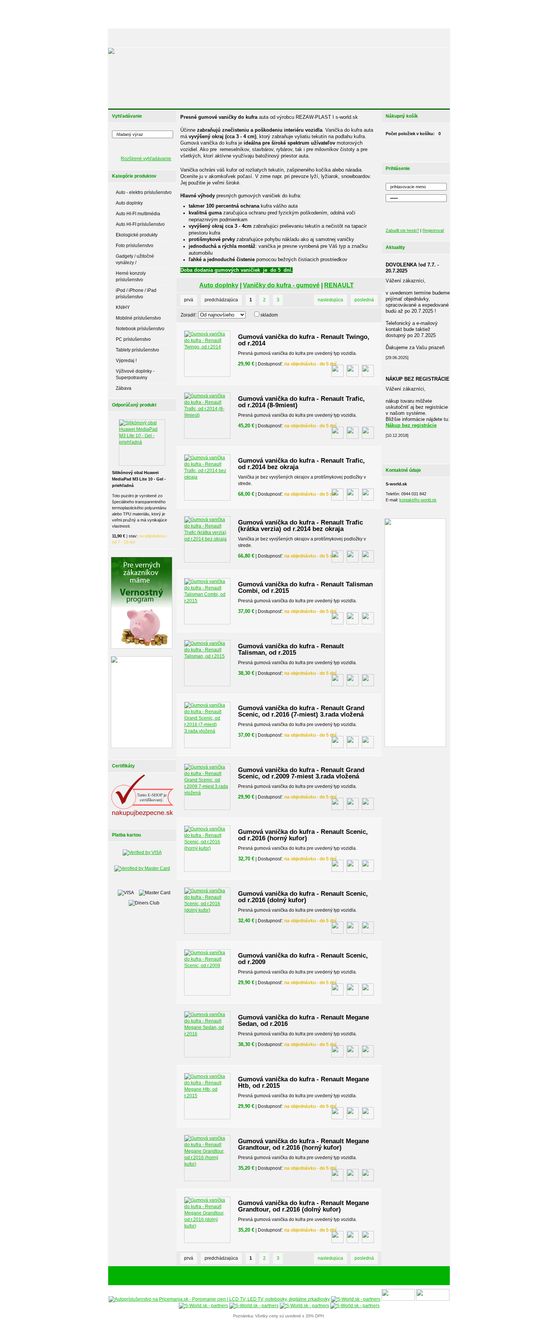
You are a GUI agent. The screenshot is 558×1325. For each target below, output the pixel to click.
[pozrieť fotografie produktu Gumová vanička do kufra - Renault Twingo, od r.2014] (337, 371)
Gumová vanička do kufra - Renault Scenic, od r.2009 (303, 959)
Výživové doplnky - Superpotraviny (135, 374)
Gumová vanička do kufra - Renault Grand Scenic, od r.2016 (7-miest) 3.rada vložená (301, 711)
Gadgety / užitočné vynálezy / (135, 259)
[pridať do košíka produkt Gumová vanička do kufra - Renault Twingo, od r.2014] (368, 371)
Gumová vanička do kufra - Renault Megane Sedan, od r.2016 (303, 1020)
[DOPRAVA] (296, 37)
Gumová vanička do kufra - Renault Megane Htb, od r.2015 (303, 1082)
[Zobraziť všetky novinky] (425, 451)
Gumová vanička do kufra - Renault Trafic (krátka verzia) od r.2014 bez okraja (300, 526)
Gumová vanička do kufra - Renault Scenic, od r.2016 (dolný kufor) (303, 897)
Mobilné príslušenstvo (138, 318)
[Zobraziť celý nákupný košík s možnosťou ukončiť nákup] (425, 149)
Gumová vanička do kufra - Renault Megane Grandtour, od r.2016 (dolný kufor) (303, 1206)
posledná (364, 299)
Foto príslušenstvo (134, 245)
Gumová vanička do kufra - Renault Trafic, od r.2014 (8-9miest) (301, 402)
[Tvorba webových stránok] (326, 1276)
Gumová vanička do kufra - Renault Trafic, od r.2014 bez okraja (301, 464)
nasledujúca (330, 299)
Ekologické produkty (137, 235)
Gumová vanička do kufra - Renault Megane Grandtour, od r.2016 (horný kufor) (303, 1144)
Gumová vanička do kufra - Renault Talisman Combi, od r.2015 (305, 587)
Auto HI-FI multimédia (138, 213)
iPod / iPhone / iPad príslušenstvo (136, 293)
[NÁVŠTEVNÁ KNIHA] (392, 37)
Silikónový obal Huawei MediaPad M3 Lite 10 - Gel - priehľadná (139, 479)
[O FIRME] (195, 37)
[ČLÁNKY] (151, 37)
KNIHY (123, 307)
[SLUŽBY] (223, 37)
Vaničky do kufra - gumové (281, 285)
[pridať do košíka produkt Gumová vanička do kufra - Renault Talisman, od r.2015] (368, 680)
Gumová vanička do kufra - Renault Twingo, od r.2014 (303, 340)
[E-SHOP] (125, 37)
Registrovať (433, 230)
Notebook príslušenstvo (140, 328)
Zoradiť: (189, 315)
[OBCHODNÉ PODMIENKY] (340, 37)
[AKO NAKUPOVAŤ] (258, 37)
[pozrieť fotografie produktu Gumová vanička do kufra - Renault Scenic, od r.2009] (337, 989)
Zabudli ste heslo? (402, 230)
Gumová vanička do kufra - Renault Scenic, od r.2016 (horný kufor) (303, 835)
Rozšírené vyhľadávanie (146, 158)
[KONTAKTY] (431, 37)
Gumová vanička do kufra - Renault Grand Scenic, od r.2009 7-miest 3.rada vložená (301, 773)
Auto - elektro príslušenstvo (144, 192)
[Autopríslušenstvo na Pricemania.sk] (219, 1299)
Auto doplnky (129, 203)
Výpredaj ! (126, 360)
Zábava (123, 388)
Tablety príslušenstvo (137, 350)
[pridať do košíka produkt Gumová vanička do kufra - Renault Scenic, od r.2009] (368, 989)
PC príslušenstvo (133, 339)
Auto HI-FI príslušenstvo (140, 224)
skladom (269, 315)
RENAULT (339, 285)
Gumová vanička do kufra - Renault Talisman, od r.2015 (291, 649)
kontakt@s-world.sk (418, 500)
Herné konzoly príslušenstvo (131, 276)
